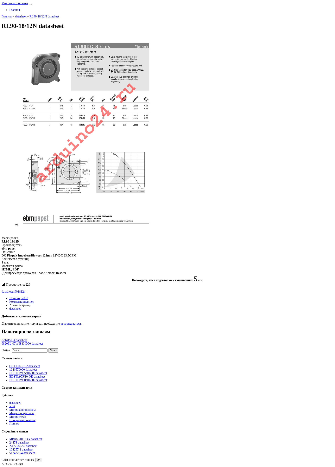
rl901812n (19, 291)
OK (39, 459)
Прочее (14, 423)
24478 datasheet (19, 442)
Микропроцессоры (21, 413)
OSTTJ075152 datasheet (24, 366)
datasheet (7, 291)
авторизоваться (71, 323)
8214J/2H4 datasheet (14, 340)
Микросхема (17, 416)
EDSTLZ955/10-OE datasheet (28, 373)
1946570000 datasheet (23, 369)
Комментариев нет (21, 301)
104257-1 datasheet (21, 449)
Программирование (22, 420)
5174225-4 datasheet (22, 453)
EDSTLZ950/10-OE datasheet (28, 380)
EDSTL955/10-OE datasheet (27, 376)
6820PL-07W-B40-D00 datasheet (22, 343)
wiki (12, 406)
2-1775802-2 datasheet (23, 446)
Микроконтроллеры (15, 3)
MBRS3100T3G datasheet (25, 439)
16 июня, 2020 (18, 298)
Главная (14, 9)
